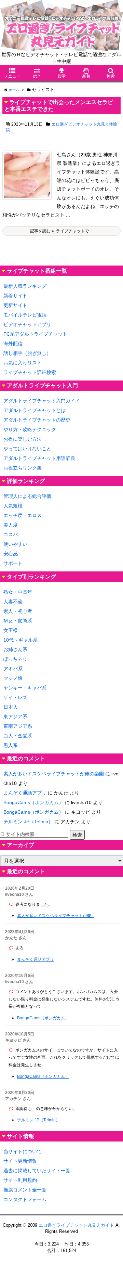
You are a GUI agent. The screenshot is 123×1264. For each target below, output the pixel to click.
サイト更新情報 (20, 1161)
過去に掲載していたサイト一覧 (36, 1170)
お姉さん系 (15, 649)
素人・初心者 (17, 611)
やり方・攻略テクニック (29, 429)
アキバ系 (13, 668)
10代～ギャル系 (20, 640)
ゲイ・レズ (15, 697)
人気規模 (13, 505)
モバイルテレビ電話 (24, 315)
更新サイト (15, 305)
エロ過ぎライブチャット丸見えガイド (76, 1225)
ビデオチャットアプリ (27, 324)
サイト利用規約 (20, 1180)
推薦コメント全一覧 (24, 1189)
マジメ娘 (13, 678)
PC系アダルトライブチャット (35, 334)
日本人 (10, 707)
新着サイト (15, 295)
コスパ (10, 534)
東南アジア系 (17, 726)
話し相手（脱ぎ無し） (27, 353)
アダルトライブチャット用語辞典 (39, 458)
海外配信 (13, 343)
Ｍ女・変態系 (17, 620)
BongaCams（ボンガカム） (33, 802)
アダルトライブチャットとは (34, 410)
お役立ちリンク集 (22, 467)
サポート (13, 563)
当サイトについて (22, 1151)
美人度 (10, 525)
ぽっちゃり (15, 659)
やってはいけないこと (27, 448)
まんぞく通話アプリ (24, 793)
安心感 (10, 553)
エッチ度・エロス (22, 515)
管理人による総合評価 (27, 496)
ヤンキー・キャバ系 (24, 688)
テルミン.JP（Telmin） (28, 821)
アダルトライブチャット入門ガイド (41, 400)
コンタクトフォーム (24, 1199)
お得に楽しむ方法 (22, 439)
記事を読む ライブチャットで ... (61, 231)
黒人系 (10, 745)
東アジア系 (15, 716)
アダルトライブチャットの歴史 (36, 420)
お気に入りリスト (22, 362)
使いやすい (15, 544)
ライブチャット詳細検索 (29, 372)
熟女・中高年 (17, 592)
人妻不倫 (13, 601)
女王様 (10, 630)
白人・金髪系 (17, 735)
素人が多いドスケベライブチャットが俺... (55, 915)
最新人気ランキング (24, 286)
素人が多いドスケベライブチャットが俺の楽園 (53, 773)
